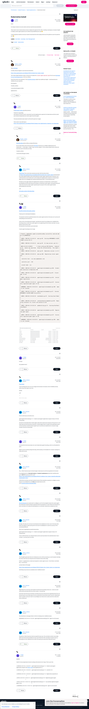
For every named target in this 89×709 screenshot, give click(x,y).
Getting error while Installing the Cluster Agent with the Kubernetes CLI (69, 75)
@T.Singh (16, 68)
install (15, 42)
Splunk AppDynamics (31, 10)
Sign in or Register (75, 702)
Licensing (23, 39)
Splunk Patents (39, 705)
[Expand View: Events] (39, 2)
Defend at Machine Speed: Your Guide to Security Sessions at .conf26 (69, 109)
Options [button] (75, 10)
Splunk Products (21, 10)
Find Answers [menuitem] (30, 2)
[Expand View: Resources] (57, 2)
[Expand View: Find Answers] (34, 2)
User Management (30, 39)
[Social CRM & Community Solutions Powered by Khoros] (75, 696)
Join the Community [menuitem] (20, 2)
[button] (59, 14)
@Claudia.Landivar (19, 110)
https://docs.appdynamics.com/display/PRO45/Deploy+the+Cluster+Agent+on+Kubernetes (39, 567)
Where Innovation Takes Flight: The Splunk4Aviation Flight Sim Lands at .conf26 (70, 121)
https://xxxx (30, 667)
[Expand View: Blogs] (44, 2)
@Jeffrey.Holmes (31, 79)
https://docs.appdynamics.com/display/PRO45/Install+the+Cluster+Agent (27, 73)
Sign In (84, 2)
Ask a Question (71, 5)
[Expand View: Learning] (50, 2)
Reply (57, 48)
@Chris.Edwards (22, 503)
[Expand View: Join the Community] (25, 2)
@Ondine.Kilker (19, 143)
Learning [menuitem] (48, 2)
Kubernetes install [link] (41, 10)
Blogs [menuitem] (42, 2)
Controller (17, 39)
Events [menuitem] (37, 2)
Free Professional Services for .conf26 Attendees (69, 97)
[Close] (34, 703)
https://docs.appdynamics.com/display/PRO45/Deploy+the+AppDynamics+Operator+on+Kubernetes (36, 123)
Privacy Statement (5, 706)
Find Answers (14, 10)
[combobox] (37, 5)
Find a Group (70, 60)
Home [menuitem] (12, 2)
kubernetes (21, 42)
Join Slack (70, 43)
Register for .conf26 (70, 24)
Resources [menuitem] (54, 2)
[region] (18, 705)
